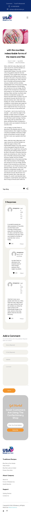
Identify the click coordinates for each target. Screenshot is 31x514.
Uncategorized (20, 62)
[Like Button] (24, 189)
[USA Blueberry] (7, 17)
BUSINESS (11, 62)
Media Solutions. (13, 507)
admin (21, 61)
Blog (7, 189)
